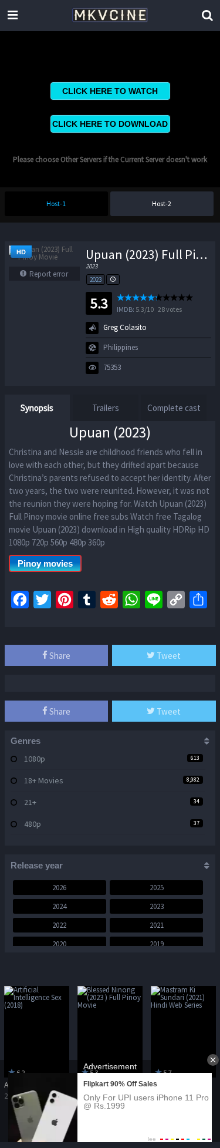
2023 (95, 279)
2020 (59, 944)
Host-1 (56, 203)
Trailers (105, 407)
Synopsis (37, 407)
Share (59, 655)
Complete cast (174, 407)
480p (32, 824)
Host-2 (161, 203)
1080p (34, 758)
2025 (157, 888)
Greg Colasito (125, 327)
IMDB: (125, 309)
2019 (157, 944)
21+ (30, 802)
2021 (157, 925)
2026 (59, 888)
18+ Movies (43, 780)
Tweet (168, 655)
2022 (59, 925)
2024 (59, 906)
